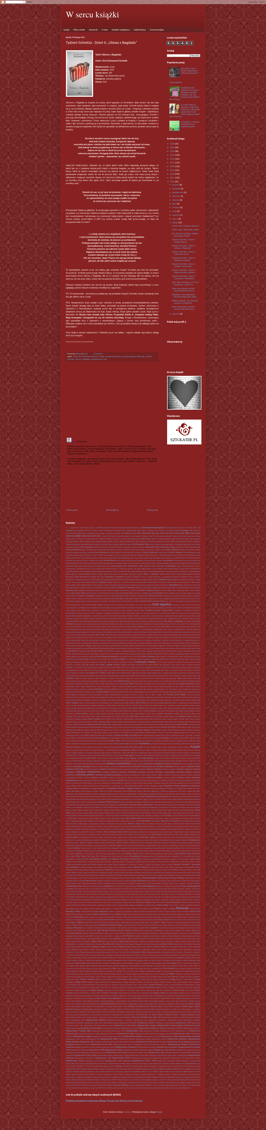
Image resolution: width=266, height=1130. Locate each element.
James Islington (72, 703)
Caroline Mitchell (102, 593)
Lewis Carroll (86, 761)
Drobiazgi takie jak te (160, 629)
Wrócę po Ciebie (155, 1012)
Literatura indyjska (139, 769)
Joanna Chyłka (82, 714)
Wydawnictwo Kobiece (133, 1036)
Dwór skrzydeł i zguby (128, 635)
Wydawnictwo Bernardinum (75, 1023)
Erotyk (68, 659)
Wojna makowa (156, 1009)
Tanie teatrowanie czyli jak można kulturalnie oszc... (184, 289)
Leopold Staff (195, 758)
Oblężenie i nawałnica (173, 848)
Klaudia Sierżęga (167, 730)
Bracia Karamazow (80, 587)
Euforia (91, 659)
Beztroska (122, 579)
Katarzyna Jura (129, 724)
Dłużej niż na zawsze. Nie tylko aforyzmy (124, 624)
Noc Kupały (109, 845)
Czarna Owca (185, 605)
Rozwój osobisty (147, 917)
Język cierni (161, 711)
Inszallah (165, 692)
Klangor (93, 730)
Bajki (143, 569)
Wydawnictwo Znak (99, 359)
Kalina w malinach (112, 722)
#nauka (113, 528)
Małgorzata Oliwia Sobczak (75, 794)
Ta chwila (184, 963)
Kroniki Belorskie (103, 741)
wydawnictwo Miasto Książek (104, 1042)
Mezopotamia (123, 807)
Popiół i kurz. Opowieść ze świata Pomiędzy (184, 883)
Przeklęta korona (154, 894)
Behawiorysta (70, 577)
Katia (132, 727)
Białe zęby (138, 579)
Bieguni (88, 582)
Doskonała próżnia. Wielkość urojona (113, 629)
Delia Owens (122, 618)
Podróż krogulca (124, 878)
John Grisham (86, 716)
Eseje (86, 659)
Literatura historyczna (108, 769)
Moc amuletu (121, 821)
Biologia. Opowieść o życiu (116, 582)
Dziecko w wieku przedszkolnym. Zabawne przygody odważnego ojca (147, 637)
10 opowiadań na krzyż (83, 530)
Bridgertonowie (158, 587)
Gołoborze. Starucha (107, 678)
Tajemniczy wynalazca (154, 966)
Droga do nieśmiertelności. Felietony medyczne (184, 629)
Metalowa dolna (113, 807)
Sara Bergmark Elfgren (137, 922)
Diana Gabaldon (109, 621)
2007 (139, 533)
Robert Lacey (132, 914)
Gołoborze (70, 678)
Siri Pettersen (128, 936)
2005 (131, 533)
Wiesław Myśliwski (109, 1004)
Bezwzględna (130, 579)
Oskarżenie (130, 861)
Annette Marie (109, 560)
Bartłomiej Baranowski (156, 571)
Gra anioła (126, 678)
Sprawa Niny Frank (193, 941)
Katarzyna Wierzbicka (156, 724)
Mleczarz (103, 821)
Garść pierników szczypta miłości (77, 670)
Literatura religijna (157, 775)
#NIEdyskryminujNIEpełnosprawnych (129, 528)
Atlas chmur (196, 563)
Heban (78, 686)
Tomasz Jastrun (94, 977)
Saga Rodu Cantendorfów (93, 922)
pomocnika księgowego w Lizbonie (122, 883)
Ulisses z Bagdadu (82, 359)
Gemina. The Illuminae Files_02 (174, 670)
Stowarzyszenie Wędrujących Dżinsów (109, 949)
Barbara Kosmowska (105, 571)
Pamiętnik (177, 864)
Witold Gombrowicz (175, 1006)
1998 (79, 533)
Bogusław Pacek (115, 585)
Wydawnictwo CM (182, 1023)
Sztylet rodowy (159, 957)
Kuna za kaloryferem (80, 755)
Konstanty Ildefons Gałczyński (118, 738)
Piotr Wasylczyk (79, 875)
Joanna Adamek (189, 711)
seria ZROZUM (91, 930)
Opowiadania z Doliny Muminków (77, 859)
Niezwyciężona (182, 843)
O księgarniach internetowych (128, 848)
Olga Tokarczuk (193, 854)
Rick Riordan (88, 914)
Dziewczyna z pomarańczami (81, 643)
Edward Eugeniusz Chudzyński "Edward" (166, 645)
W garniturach (145, 993)
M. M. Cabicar (124, 786)
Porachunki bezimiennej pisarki (92, 886)
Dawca (193, 616)
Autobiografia (170, 566)
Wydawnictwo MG (87, 1042)
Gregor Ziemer (187, 678)
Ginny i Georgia (162, 673)
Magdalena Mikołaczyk (73, 788)
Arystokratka (168, 560)
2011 (157, 533)
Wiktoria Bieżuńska (181, 1004)
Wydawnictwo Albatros (96, 1020)
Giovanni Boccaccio (189, 673)
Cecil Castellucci (169, 593)
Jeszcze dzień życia (87, 711)
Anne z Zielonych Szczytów (93, 560)
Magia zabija (70, 791)
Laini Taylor (165, 755)
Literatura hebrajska (91, 769)
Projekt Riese (149, 891)
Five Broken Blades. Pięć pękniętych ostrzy (159, 665)
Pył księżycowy (105, 902)
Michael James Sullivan (164, 810)
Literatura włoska (184, 778)
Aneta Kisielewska (190, 552)
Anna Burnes (76, 558)
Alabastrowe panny (125, 544)
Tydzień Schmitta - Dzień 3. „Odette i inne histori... (184, 265)
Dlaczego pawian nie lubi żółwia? (98, 624)
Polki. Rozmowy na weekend (121, 881)
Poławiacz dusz (75, 883)
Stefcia (88, 947)
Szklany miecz (195, 955)
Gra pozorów (143, 678)
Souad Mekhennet (112, 941)
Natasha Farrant (71, 834)
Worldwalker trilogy (123, 1012)
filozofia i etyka (119, 665)
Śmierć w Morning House (165, 960)
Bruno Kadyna (195, 587)
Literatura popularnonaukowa (108, 775)
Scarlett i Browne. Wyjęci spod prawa (84, 925)
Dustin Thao (196, 632)
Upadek (77, 990)
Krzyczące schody (101, 747)
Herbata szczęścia (118, 686)
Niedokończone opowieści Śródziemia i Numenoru (99, 840)
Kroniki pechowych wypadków (131, 741)
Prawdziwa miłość (96, 891)
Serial (99, 930)
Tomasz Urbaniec (122, 977)
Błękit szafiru (76, 585)
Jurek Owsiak (167, 719)
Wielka (141, 1001)
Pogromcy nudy (194, 878)
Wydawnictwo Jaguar (82, 1036)
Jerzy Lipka (112, 708)
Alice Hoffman (136, 550)
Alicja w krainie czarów (157, 550)
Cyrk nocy (139, 605)
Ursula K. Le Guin (126, 990)
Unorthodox (70, 990)
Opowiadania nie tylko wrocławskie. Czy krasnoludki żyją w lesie (177, 856)
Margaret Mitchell (84, 796)
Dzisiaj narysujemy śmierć (181, 643)
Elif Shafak (102, 648)
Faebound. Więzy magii (185, 659)
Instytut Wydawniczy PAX (153, 692)
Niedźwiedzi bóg (155, 840)
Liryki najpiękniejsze (146, 761)
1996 (75, 533)
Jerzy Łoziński (122, 708)
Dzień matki (70, 640)
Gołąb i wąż (196, 676)
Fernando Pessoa (181, 662)
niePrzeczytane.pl (100, 843)
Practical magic (162, 889)
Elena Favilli (94, 648)
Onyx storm (112, 856)
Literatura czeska (126, 767)
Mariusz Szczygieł (108, 799)
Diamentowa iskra (97, 621)
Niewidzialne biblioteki (114, 843)
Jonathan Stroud (185, 716)
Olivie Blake (91, 856)
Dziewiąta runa (97, 643)
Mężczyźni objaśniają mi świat (153, 807)
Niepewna (83, 843)
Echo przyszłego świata (105, 645)
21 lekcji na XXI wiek (108, 536)
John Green (77, 716)
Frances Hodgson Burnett (101, 667)
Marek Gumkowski (193, 794)
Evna (112, 659)
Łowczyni (187, 783)
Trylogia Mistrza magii (83, 982)
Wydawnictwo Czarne (146, 1025)
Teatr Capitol (121, 968)
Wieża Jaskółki (128, 1004)
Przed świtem (143, 894)
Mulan (198, 824)
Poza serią (147, 889)
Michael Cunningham (123, 810)
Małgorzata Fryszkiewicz (178, 791)
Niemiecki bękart (174, 840)
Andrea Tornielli (121, 552)
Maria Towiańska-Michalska (190, 796)
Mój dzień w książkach (170, 821)
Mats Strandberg (95, 805)
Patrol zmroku (164, 867)
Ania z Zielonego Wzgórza (164, 555)
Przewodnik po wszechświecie (76, 897)
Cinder (141, 598)
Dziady (68, 637)
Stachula (88, 944)
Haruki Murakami (187, 684)
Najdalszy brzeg (165, 829)
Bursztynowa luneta (92, 590)
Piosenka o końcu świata (173, 872)
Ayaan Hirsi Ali (105, 569)
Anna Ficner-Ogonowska (99, 558)
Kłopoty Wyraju (145, 732)
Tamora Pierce (183, 966)
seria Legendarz (151, 928)
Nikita (76, 845)
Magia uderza (183, 788)
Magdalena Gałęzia (157, 786)
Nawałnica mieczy (95, 834)
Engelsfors (82, 651)
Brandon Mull (114, 587)
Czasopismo (95, 610)
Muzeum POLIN (119, 826)
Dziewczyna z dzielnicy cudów (163, 640)
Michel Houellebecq (122, 813)
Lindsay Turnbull (111, 761)
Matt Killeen (105, 805)
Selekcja (69, 928)
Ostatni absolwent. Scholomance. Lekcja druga (173, 861)
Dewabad (69, 621)
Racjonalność (175, 902)
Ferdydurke (171, 662)
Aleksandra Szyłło (182, 547)
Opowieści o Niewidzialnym (152, 859)
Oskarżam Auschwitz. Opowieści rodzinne (111, 861)
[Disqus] (112, 399)
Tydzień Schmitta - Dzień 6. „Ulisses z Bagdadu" (184, 247)
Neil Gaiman (157, 834)
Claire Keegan (149, 598)
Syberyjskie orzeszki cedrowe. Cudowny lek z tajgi (179, 952)
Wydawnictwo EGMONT (174, 1028)
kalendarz (102, 722)
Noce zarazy (126, 845)
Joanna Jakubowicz (122, 713)
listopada (176, 188)
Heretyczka (143, 686)
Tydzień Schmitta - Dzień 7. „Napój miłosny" (184, 240)
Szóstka (104, 957)
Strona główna (112, 510)
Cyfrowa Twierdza (116, 605)
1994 (71, 533)
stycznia (176, 314)
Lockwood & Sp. (121, 780)
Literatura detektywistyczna (144, 767)
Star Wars (146, 944)
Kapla (171, 722)
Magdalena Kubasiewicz (190, 786)
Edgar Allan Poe (118, 645)
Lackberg (157, 755)
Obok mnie (184, 848)
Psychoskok (107, 900)
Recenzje (140, 357)
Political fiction (91, 881)
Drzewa (133, 632)
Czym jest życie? (182, 613)
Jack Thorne (91, 697)
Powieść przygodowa (115, 889)
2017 (172, 178)
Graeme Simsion (154, 678)
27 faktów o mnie (146, 536)
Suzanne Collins (139, 952)
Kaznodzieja (139, 727)
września (176, 196)
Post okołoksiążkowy (146, 886)
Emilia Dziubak (181, 648)
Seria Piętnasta (180, 928)
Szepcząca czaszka (155, 955)
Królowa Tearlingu (97, 744)
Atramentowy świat (135, 566)
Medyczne (191, 805)
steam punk (196, 944)
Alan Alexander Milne (140, 544)
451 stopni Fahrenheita (164, 536)
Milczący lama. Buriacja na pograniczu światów (150, 815)
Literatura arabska (137, 764)
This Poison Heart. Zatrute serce (114, 974)
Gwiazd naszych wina (139, 681)
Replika (96, 911)
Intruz (185, 692)
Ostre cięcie (107, 864)
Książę (159, 747)
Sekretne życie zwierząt (192, 925)
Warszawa (92, 998)
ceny (177, 593)
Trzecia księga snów (73, 985)
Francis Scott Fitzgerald (143, 667)
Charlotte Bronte (100, 596)
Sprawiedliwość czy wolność (75, 944)
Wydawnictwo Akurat (78, 1020)
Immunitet (119, 692)
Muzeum (111, 826)
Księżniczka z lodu (119, 753)
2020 (172, 166)
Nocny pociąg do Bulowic (148, 845)
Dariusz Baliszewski (153, 616)
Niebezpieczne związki (192, 837)
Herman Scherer (153, 686)
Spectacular (134, 941)
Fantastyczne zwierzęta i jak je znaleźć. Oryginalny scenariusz (112, 662)
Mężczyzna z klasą (135, 807)
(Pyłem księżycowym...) (88, 528)
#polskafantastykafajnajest (153, 527)
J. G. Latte (139, 695)
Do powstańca (165, 624)
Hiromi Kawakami (166, 686)
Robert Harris (111, 914)
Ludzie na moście (131, 783)
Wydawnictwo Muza (175, 1042)
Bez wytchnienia (106, 579)
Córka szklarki (86, 605)
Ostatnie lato (85, 864)
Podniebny (114, 878)
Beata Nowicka (171, 574)
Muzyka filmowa (131, 826)
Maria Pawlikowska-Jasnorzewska (154, 797)
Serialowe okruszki (116, 930)
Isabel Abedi (114, 695)
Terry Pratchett (169, 969)
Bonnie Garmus (141, 585)
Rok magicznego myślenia (182, 914)
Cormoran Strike (145, 601)
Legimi (139, 758)
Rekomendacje (195, 908)
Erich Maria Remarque (146, 657)
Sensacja (78, 928)
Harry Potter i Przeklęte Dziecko (145, 684)
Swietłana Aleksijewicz (154, 952)
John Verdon (125, 716)
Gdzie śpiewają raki (156, 670)
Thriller (171, 974)
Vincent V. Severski (109, 993)
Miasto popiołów (83, 810)
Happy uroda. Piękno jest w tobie (111, 684)
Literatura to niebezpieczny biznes (120, 777)
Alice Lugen (145, 550)
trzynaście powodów (126, 985)
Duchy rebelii (173, 632)
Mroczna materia (194, 821)
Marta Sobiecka (178, 799)
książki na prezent (72, 750)
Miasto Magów (195, 807)
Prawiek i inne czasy (110, 891)
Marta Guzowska (167, 799)
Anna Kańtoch (113, 558)
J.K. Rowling (168, 695)
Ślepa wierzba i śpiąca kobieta (101, 960)
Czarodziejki (159, 608)
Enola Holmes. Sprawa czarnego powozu (181, 651)
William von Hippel (105, 1006)
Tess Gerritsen (181, 968)
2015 (177, 533)
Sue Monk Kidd (127, 952)
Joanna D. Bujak (94, 713)
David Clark (186, 616)
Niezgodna (149, 843)
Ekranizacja (76, 648)
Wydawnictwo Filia (134, 1031)
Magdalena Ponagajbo (89, 788)
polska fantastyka (138, 881)
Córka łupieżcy (75, 605)
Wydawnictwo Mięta (145, 1042)
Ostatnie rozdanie (97, 864)
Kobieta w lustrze (157, 732)
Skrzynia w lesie (106, 938)
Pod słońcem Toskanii (103, 878)
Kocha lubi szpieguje (171, 732)
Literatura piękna (129, 357)
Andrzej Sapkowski (150, 552)
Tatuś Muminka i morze (90, 968)
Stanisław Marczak (121, 944)
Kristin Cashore (91, 741)
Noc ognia (117, 845)
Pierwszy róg (139, 872)
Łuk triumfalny (195, 783)
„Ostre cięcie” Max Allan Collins (185, 229)
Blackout (139, 582)
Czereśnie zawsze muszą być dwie (112, 610)
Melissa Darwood (89, 807)
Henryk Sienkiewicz (104, 686)
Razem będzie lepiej (97, 908)
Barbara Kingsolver (91, 571)
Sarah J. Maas (160, 922)
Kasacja (75, 724)
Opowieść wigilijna (188, 859)
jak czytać (109, 697)
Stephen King (124, 947)
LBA (121, 758)
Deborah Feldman (89, 618)
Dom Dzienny (138, 627)
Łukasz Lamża (82, 786)
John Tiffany (116, 716)
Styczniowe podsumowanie (102, 952)
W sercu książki (92, 14)
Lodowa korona (133, 780)
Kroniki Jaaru (114, 741)
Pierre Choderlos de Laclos (103, 872)
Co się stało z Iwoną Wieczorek (110, 601)
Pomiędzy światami (103, 883)
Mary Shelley (142, 802)
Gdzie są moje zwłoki (142, 670)
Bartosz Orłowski (78, 574)
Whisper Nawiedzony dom (185, 998)
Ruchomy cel (171, 917)
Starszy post (152, 510)
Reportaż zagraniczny (116, 911)
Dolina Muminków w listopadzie (121, 627)
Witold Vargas (188, 1006)
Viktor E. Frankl (90, 993)
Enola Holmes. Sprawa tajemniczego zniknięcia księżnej (139, 654)
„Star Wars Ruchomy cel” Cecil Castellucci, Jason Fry (185, 283)
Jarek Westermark (83, 705)
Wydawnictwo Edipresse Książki (152, 1028)
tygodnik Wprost (189, 985)
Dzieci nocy (85, 637)
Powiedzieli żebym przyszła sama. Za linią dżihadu (83, 889)
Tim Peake (186, 974)
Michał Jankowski (77, 813)
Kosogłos (165, 738)
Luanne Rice (82, 783)
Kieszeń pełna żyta (187, 727)
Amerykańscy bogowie (85, 552)
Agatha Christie (113, 541)
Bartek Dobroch (143, 571)
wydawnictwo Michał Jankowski (125, 1042)
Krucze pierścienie (120, 744)
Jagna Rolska (100, 697)
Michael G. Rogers (149, 810)
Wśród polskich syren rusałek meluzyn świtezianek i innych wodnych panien (97, 1017)
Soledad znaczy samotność (80, 941)
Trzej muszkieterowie (88, 985)
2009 (148, 533)
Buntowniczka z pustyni (75, 590)
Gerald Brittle (110, 673)
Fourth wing (87, 667)
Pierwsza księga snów (120, 872)
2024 (172, 151)
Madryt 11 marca (144, 786)
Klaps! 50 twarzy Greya (105, 730)
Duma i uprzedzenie (185, 632)
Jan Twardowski (115, 703)
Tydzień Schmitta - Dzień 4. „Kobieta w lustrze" (184, 259)
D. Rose (93, 616)
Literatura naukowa (109, 772)
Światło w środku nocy (135, 963)
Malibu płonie (117, 791)
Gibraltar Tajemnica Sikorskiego (136, 673)
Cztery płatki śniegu (132, 613)
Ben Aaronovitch (82, 577)
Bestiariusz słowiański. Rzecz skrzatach (186, 577)
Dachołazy (100, 616)
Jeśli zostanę (123, 711)
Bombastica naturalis (129, 585)
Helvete (93, 686)
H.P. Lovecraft (163, 681)
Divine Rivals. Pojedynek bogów (142, 621)
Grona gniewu (81, 681)
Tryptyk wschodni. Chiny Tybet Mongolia (173, 982)
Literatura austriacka (172, 764)
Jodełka (176, 713)
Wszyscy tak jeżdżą (91, 1014)
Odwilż (145, 851)
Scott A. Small (127, 925)
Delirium (140, 618)
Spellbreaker (143, 941)
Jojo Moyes (134, 716)
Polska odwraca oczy (153, 881)
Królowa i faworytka (72, 744)
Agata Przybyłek (102, 541)
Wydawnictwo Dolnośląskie (91, 1028)
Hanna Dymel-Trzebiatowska (185, 681)
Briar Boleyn (148, 587)
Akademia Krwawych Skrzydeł (96, 544)
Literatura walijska (169, 777)
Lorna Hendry (151, 780)
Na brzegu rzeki (168, 826)
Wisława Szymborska (137, 1006)
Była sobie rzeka (110, 590)
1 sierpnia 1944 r (192, 528)
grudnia (176, 185)
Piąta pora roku (88, 872)
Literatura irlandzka (154, 769)
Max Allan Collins (160, 805)
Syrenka (76, 955)
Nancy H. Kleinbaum (96, 832)
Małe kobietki (127, 791)
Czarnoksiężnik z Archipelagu (76, 608)
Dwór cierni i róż (102, 635)
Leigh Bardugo (147, 758)
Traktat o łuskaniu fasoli (90, 979)
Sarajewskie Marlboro (182, 922)
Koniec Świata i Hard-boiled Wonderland (79, 738)
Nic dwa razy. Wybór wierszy (118, 837)
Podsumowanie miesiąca (167, 878)
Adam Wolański (195, 539)
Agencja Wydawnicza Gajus (129, 541)
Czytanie (86, 616)
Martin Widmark (189, 799)
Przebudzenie (70, 894)
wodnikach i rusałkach (109, 1009)
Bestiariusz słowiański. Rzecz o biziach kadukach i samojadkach (148, 577)
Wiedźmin (135, 1001)
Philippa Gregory (77, 872)
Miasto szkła (93, 810)
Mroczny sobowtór (148, 824)
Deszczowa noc (194, 618)
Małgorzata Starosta (106, 794)
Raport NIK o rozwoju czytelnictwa (182, 905)
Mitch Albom (84, 821)
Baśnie (87, 574)
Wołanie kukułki (101, 1012)
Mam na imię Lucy (120, 794)
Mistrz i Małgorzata (72, 821)
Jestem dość (162, 708)
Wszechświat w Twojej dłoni (190, 1012)
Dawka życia (77, 618)
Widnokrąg (104, 1001)
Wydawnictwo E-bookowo (130, 1028)
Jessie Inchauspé (151, 708)
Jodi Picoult (184, 713)
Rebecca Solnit (148, 908)
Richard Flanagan (183, 911)
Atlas (190, 563)
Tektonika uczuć (157, 968)
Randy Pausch (112, 905)
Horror (114, 689)
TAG (67, 966)
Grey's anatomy (71, 681)
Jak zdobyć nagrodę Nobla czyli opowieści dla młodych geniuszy (148, 700)
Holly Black (99, 689)
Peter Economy (144, 870)
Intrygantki (190, 692)
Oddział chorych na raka (91, 851)
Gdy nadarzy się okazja (107, 670)
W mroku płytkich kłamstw (176, 993)
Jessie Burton (138, 708)
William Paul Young (92, 1006)
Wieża (120, 1004)
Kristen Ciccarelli (80, 741)
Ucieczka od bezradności (79, 987)
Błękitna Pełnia (86, 585)
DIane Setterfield (120, 621)
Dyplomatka (178, 635)
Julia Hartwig (139, 719)
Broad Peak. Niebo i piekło (172, 587)
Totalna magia (161, 977)
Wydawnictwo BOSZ (145, 1023)
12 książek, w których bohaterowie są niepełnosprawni (190, 124)
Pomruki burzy (140, 883)
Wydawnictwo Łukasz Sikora (76, 1039)
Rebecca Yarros (161, 909)
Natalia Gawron (184, 832)
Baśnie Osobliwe (97, 574)
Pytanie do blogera (143, 902)
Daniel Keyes (117, 616)
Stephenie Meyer (136, 947)
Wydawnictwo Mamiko (143, 1039)
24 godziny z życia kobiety (131, 536)
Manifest (130, 794)
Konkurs (103, 738)
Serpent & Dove (131, 930)
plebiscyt (142, 875)
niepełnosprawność (72, 843)
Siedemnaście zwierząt (157, 933)
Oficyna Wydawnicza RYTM (185, 851)
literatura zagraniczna (85, 780)
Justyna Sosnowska (79, 722)
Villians (98, 993)
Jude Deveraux (117, 719)
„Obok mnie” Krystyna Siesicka (185, 226)
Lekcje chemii (158, 758)
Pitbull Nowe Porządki (97, 875)
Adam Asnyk (135, 539)
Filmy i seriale (79, 30)
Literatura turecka (139, 777)
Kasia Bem (82, 724)
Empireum (73, 651)
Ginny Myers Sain (175, 673)
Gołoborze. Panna (94, 678)
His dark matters (179, 686)
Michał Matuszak (99, 813)
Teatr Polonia (130, 968)
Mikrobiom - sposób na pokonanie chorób (110, 815)
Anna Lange (134, 558)
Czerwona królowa (152, 610)
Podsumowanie (149, 878)
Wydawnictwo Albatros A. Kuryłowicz (120, 1020)
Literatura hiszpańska (124, 769)
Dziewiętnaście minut (125, 643)
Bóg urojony (70, 587)
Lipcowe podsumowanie (126, 761)
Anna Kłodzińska (124, 558)
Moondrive (146, 821)
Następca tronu (144, 832)
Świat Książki (80, 963)
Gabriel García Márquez (170, 667)
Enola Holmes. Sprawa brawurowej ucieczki (152, 651)
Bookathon (174, 585)
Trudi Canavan (121, 979)
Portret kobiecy (117, 886)
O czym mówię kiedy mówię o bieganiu (104, 848)
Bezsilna (115, 579)
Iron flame (105, 695)
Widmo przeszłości (93, 1001)
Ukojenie (136, 987)
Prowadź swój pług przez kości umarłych (168, 891)
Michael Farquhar (136, 810)
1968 (194, 530)
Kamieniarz (133, 722)
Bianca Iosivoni (154, 579)
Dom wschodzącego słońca (180, 627)
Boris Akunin (184, 585)
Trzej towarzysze (102, 985)
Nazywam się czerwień (125, 834)
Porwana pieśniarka (129, 886)
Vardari (166, 990)
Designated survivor (175, 618)
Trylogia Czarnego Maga (148, 979)
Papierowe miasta (126, 867)
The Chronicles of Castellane (112, 971)
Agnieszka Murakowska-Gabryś (181, 541)
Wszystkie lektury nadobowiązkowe (111, 1014)
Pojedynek (69, 881)
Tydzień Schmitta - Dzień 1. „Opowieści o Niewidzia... (184, 277)
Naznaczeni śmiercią (109, 834)
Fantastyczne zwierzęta (81, 662)
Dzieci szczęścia (95, 637)
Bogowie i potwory (103, 585)
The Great (164, 971)
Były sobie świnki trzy (123, 590)
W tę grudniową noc (160, 996)
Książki (66, 30)
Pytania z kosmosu (129, 902)
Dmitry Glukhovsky (145, 624)
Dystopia (185, 635)
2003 (122, 533)
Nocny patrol (135, 845)
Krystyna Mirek (195, 744)
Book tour (166, 585)
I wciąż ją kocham (159, 689)
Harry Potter (129, 684)
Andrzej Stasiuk (164, 552)
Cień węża (110, 598)
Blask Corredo (167, 582)
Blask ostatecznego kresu (182, 582)
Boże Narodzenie (194, 585)
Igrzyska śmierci (71, 692)
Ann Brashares (179, 555)
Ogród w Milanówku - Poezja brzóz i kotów (85, 853)
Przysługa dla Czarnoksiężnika (92, 900)
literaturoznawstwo (99, 780)
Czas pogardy (71, 610)
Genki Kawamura (72, 673)
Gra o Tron (134, 678)
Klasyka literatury (143, 730)
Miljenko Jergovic (173, 815)
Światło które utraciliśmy (102, 963)
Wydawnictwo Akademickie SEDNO (173, 1017)
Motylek (157, 821)
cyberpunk (106, 605)
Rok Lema (169, 914)
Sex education (186, 930)
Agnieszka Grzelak (163, 541)
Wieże (135, 1004)
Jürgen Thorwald (178, 719)
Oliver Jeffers (70, 856)
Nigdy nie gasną (194, 843)
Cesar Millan (196, 593)
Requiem (143, 911)
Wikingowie (171, 1004)
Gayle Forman (94, 670)
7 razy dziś (175, 536)
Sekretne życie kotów (159, 925)
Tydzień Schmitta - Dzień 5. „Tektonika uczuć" (184, 253)
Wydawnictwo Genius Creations (89, 1033)
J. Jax (145, 695)
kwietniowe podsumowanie (144, 755)
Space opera (124, 941)
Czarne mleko (195, 605)
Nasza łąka (154, 832)
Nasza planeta (163, 832)
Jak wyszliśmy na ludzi (88, 700)
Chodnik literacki (143, 596)
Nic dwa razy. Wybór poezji (98, 837)
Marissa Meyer (96, 799)
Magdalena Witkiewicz (117, 788)
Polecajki (81, 881)
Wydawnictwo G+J (182, 1031)
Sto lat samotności (172, 947)
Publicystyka (116, 900)
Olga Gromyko (169, 853)
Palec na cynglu (166, 864)
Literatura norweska (146, 772)
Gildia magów (152, 673)
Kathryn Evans (113, 727)
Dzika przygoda (138, 643)
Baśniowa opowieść (136, 574)
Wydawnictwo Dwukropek (112, 1028)
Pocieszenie (91, 878)
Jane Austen (141, 703)
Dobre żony (73, 627)
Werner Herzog (149, 998)
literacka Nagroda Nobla (97, 764)
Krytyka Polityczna (87, 747)
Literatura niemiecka (128, 772)
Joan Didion (179, 711)
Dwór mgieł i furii (114, 635)
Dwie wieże (91, 635)
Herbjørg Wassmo (131, 686)
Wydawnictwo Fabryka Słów (78, 1031)
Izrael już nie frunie (128, 695)
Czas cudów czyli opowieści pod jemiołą (186, 608)
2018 (172, 174)
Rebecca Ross (137, 908)
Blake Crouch (157, 582)
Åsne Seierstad (183, 563)
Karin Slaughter (190, 722)
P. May (139, 864)
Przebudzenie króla (82, 894)
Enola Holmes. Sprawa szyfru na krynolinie (105, 654)
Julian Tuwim (148, 719)
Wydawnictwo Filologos (152, 1031)
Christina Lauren (155, 596)
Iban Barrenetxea (194, 689)
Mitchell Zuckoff (93, 821)
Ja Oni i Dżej (191, 695)
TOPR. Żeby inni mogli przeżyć (138, 977)
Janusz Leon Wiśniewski (191, 703)
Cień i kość (86, 598)
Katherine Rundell (89, 727)
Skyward (116, 939)
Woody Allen (112, 1012)
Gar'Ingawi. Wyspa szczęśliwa (189, 667)
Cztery (123, 613)
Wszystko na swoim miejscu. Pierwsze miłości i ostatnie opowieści (167, 1015)
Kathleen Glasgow (102, 727)
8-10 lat (182, 536)
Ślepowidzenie (117, 960)
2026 (172, 144)
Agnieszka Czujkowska (148, 541)
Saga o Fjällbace (77, 922)
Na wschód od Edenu (142, 829)
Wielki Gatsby (149, 1001)
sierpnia (176, 200)
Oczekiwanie (78, 851)
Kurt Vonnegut (118, 755)
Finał (128, 665)
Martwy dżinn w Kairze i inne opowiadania (85, 802)
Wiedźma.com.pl (126, 1001)
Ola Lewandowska (157, 853)
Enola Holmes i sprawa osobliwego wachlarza (120, 651)
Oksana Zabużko (144, 853)
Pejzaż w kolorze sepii (123, 870)
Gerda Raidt (120, 673)
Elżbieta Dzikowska (128, 648)
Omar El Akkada (101, 856)
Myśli (151, 826)
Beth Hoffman (96, 579)
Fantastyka (141, 662)
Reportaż (104, 911)
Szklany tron (70, 957)
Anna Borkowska (190, 555)
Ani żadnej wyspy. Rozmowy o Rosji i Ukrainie (87, 555)
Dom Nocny (166, 627)
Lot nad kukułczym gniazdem (182, 780)
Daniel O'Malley (127, 616)
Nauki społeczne (83, 834)
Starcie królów (167, 944)
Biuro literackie (131, 582)
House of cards (123, 689)
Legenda (126, 758)
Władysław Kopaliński (81, 1009)
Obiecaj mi (161, 848)
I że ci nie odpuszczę (172, 689)
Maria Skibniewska (174, 796)
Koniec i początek (194, 735)
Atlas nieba (78, 566)
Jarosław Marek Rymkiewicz (115, 705)
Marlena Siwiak (120, 799)
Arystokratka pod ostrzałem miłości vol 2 (117, 563)
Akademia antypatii (79, 544)
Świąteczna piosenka (163, 963)
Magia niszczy (173, 788)
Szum (198, 957)
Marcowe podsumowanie (166, 794)
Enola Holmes (97, 651)
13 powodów (184, 530)
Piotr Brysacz (187, 872)
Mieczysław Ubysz (165, 813)
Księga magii (166, 750)
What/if (163, 998)
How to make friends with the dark (140, 689)
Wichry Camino (81, 1001)
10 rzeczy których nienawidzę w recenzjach (106, 530)
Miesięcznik (70, 815)
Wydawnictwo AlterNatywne (157, 1020)
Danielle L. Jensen (139, 616)
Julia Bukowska (128, 719)
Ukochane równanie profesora (122, 987)
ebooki (94, 645)
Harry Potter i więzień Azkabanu (168, 684)
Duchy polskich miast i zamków (157, 632)
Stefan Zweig (81, 947)
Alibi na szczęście (116, 550)
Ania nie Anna (149, 555)
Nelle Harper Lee (169, 834)
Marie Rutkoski (81, 799)
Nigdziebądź (70, 845)
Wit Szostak (152, 1006)
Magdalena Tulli (102, 788)
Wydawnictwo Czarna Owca (125, 1025)
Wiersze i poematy (82, 1004)
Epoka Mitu (92, 656)
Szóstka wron (112, 957)
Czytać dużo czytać (74, 616)
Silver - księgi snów (116, 936)
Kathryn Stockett (124, 727)
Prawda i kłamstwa (82, 891)
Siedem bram (108, 933)
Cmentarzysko (190, 598)
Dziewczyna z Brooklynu (142, 640)
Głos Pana (107, 676)
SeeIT (135, 925)
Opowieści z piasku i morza (172, 859)
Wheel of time (170, 998)
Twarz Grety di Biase (140, 985)
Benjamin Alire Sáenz (97, 577)
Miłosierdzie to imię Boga (187, 815)
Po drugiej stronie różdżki (164, 875)
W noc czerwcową (191, 993)
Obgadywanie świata (150, 848)
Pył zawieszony (116, 902)
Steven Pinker (160, 947)
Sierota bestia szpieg (186, 933)
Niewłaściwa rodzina (137, 843)
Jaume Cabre (137, 705)
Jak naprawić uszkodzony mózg (165, 697)
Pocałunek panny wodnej (191, 875)
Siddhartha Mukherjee (96, 933)
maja (174, 211)
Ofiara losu (152, 851)
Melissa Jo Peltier (102, 807)
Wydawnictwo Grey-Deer (109, 1033)
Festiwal (191, 662)
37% (154, 536)
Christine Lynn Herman (170, 596)
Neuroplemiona (84, 837)
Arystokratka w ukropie (139, 563)
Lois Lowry (142, 780)
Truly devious (133, 979)
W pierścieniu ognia (84, 996)
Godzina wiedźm (146, 676)
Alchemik (76, 547)
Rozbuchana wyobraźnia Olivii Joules (119, 917)
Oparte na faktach (122, 856)
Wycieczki (93, 30)
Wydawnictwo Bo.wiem (111, 1023)
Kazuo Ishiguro (148, 727)
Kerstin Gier (166, 727)
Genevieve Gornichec (192, 670)
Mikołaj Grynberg (90, 815)
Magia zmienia (80, 791)
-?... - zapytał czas (72, 528)
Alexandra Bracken (73, 550)
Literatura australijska (153, 764)
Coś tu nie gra (170, 601)
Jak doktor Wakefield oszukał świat (142, 697)
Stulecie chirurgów (86, 952)
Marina (88, 799)
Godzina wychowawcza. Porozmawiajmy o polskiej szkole (172, 676)
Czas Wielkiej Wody (83, 610)
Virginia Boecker (124, 993)
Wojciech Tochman (123, 1009)
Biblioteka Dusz (166, 580)
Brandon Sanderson (127, 588)
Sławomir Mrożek (126, 938)
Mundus (68, 826)
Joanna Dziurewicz (107, 713)
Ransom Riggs (163, 905)
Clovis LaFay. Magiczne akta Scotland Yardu (169, 598)
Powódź (125, 889)
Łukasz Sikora (92, 786)
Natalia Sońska (195, 832)
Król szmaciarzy (155, 741)
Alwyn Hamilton (172, 550)
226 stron (118, 536)
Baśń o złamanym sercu (154, 574)
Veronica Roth (178, 990)
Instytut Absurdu (138, 692)
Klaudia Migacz (156, 730)
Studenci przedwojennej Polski (171, 949)
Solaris (68, 941)
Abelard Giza (111, 539)
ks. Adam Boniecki (150, 747)
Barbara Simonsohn (120, 571)
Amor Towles (111, 552)
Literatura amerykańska (118, 763)
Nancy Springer (110, 832)
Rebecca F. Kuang (112, 908)
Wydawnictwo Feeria (118, 1031)
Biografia (102, 582)
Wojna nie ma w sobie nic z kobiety (174, 1009)
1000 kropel (141, 530)
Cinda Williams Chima (131, 598)
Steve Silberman (148, 947)
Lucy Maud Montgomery (116, 783)
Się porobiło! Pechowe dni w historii (96, 936)
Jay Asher (146, 705)
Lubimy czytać (92, 783)
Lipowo (137, 761)
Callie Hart (134, 590)
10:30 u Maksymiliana (129, 530)
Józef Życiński (106, 719)
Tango (191, 966)
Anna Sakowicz (166, 558)
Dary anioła (164, 616)
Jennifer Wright (76, 708)
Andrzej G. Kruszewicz (134, 552)
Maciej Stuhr (133, 786)
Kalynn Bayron (124, 722)
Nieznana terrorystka (169, 843)
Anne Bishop (176, 558)
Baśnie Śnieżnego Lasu (112, 574)
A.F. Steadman (101, 539)
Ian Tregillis (184, 689)
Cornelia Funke (158, 601)
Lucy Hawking (102, 783)
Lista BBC (178, 761)
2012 (162, 533)
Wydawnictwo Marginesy (177, 1039)
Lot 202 (169, 780)
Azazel (113, 569)
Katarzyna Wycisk (171, 724)
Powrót (131, 889)
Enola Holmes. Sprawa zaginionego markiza (174, 654)
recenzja (172, 909)
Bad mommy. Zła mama (133, 569)
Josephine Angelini (80, 719)
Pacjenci (157, 864)
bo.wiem (94, 585)
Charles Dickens (71, 596)
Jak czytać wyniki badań (121, 697)
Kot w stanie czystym (177, 738)
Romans (79, 917)
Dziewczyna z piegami (182, 640)
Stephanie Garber (98, 947)
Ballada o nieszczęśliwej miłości (157, 569)
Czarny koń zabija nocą (105, 608)
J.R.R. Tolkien (180, 694)
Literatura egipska (180, 766)
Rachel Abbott (165, 902)
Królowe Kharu (108, 744)
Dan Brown (108, 616)
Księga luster (156, 750)
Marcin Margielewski (150, 794)
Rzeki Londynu (164, 920)
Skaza (198, 936)
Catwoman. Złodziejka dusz (142, 593)
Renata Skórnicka (87, 911)
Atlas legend (70, 566)
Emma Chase (190, 648)
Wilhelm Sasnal (71, 1006)
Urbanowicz (108, 990)
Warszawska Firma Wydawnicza (109, 998)
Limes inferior (101, 761)
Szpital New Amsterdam (126, 957)
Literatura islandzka (169, 769)
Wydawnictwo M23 (93, 1039)
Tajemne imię (73, 966)
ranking (119, 905)
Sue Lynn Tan (117, 952)
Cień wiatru (119, 599)
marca (175, 219)
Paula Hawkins (190, 867)
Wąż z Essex (128, 998)
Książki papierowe (85, 750)
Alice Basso (127, 550)
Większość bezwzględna (158, 1004)
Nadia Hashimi (155, 829)
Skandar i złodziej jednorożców (184, 936)
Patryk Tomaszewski (176, 867)
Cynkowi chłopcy (129, 605)
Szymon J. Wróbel (84, 960)
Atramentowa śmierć (103, 566)
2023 (172, 155)
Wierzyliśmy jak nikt (95, 1004)
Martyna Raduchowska (108, 802)
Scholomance (103, 925)
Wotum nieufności (136, 1012)
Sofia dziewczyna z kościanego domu (187, 938)
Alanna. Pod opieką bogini (177, 544)
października (178, 192)
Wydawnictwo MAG (109, 1039)
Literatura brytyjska (81, 766)
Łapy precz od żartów (169, 783)
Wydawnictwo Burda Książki (165, 1023)
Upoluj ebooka (85, 990)
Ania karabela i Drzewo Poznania (115, 555)
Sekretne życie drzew (144, 925)
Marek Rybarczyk (72, 796)
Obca (141, 848)
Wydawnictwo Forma (167, 1031)
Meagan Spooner (172, 805)
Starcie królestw (156, 944)
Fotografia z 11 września (74, 667)
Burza (102, 590)
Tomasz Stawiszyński (108, 977)
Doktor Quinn (106, 627)
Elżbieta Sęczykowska (167, 648)
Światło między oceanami (118, 963)
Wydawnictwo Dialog (73, 1028)
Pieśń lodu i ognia (151, 872)
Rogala (163, 914)
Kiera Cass (176, 727)
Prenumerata (122, 891)
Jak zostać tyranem (179, 700)
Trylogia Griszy (175, 979)
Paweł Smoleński (89, 870)
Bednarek (197, 574)
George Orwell (83, 673)
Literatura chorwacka (111, 766)
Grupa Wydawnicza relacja (96, 681)
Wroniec (146, 1012)
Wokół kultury (140, 30)
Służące (163, 938)
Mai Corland (108, 791)
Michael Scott (177, 810)
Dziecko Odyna (117, 637)
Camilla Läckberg (146, 590)
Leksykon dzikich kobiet (172, 758)
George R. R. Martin (97, 673)
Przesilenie (196, 894)
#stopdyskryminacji (172, 528)
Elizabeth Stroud (115, 648)
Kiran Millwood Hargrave (82, 730)
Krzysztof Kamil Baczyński (131, 747)
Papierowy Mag (138, 867)
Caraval (156, 590)
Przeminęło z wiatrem (168, 894)
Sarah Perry (171, 922)
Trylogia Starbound (129, 982)
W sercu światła (111, 996)
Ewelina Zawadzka (143, 659)
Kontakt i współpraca (121, 30)
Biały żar (146, 579)
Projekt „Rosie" (139, 891)
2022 (172, 159)
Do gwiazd (155, 624)
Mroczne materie (121, 824)
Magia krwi (163, 788)
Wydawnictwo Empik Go (192, 1028)
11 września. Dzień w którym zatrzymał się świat (161, 530)
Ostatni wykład (195, 861)
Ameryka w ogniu (72, 552)
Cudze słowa (96, 605)
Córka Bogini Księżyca (183, 601)
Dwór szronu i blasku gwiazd (163, 635)
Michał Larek (88, 813)
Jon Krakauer (158, 716)
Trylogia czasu (163, 979)
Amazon (192, 550)
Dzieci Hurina (75, 637)
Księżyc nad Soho (177, 753)
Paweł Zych (110, 870)
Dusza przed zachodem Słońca (76, 635)
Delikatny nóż (132, 618)
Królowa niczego (84, 744)
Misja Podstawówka (149, 818)
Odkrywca (139, 851)
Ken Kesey (157, 727)
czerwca (176, 207)
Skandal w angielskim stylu (144, 936)
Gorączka (118, 678)
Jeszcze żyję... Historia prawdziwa (106, 711)
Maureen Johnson (129, 805)
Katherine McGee (77, 727)
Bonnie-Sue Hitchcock (154, 585)
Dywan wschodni (194, 635)
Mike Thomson (79, 815)
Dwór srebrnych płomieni (144, 635)
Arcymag (147, 560)
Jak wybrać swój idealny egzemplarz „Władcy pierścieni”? (190, 70)
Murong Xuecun (77, 826)
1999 (83, 533)
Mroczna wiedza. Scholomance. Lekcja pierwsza (83, 824)
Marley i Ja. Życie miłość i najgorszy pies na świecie (143, 799)
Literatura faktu (193, 766)
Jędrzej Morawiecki (150, 711)
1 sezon (182, 528)
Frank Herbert (157, 667)
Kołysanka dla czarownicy (104, 735)
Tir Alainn (69, 977)
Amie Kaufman (100, 552)
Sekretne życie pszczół (175, 925)
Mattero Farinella (115, 805)
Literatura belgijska (187, 764)
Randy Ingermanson (99, 905)
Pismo (87, 875)
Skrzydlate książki (94, 938)
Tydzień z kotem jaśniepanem (173, 985)
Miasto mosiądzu (71, 810)
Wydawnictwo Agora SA (151, 1017)
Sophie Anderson (98, 941)
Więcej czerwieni (143, 1004)
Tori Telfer (153, 977)
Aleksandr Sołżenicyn (115, 547)
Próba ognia (187, 891)
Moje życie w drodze (133, 821)
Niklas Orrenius (84, 845)
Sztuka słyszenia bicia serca (144, 957)
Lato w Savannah (194, 755)
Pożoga (153, 889)
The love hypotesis (174, 971)
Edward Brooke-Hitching (143, 645)
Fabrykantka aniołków (157, 659)
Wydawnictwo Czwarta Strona (170, 1025)
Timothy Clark (195, 974)
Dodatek (98, 627)
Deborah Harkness (102, 618)
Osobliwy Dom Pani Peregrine (145, 861)
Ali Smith (107, 550)
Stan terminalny (97, 944)
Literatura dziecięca (164, 766)
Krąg (190, 738)
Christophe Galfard (185, 596)
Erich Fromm (132, 656)
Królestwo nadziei (194, 741)
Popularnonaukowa (73, 886)
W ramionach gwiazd (98, 996)
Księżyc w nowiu (189, 753)
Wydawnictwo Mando (159, 1039)
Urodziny (116, 990)
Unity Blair (196, 987)
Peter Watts (163, 870)
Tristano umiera (106, 979)
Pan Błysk (82, 867)
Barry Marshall (132, 571)
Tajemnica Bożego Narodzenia (101, 966)
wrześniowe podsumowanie (171, 1012)
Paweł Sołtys (100, 870)
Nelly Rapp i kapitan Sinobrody (185, 834)
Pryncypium (196, 891)
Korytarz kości (141, 738)
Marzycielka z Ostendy (172, 802)
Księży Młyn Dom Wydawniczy (136, 753)
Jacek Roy (73, 697)
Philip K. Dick (191, 870)
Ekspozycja (84, 648)
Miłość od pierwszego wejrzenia (84, 818)
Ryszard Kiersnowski (92, 920)
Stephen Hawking (112, 947)
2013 (167, 533)
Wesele (157, 998)
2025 (172, 147)
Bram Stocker (105, 587)
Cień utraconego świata (99, 598)
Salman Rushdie (107, 922)
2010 (75, 357)
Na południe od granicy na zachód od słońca (96, 829)
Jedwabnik (185, 705)
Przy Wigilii (165, 897)
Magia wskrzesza (194, 788)
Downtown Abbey (133, 629)
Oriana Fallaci (77, 861)
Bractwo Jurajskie (94, 587)
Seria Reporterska (79, 930)
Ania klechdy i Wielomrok (135, 555)
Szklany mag (185, 955)
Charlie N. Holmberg (86, 596)
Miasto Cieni (167, 807)
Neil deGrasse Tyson (144, 834)
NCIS (135, 834)
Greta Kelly (196, 678)
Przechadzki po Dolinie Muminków (101, 894)
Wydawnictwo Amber (175, 1020)
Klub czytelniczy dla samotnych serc (111, 732)
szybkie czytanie (71, 960)
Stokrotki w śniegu (186, 947)
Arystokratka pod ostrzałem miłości (91, 563)
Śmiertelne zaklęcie (181, 960)
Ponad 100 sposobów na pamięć (157, 883)
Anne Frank (185, 558)
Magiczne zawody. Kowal (94, 791)
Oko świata (121, 853)
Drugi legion (127, 632)
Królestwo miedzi (182, 741)
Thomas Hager (131, 974)
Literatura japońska (184, 769)
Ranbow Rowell (86, 905)
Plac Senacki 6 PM (111, 875)
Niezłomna (157, 843)
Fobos (178, 665)
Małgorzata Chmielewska (160, 791)
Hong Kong (108, 689)
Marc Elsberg (138, 794)
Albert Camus (191, 544)
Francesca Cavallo (128, 667)
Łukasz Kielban (71, 786)
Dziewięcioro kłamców (110, 643)
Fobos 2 (184, 665)
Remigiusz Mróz (73, 911)
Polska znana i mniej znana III (171, 881)
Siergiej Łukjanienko (172, 933)
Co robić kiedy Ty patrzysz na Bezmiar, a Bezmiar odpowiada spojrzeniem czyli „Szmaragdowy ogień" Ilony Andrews (184, 110)
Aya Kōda (96, 569)
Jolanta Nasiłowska (146, 716)
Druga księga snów (82, 632)
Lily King (94, 761)
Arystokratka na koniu (181, 560)
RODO (158, 914)
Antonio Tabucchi (131, 560)
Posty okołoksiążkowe (190, 886)
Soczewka (169, 938)
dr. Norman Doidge (145, 629)
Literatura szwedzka (99, 778)
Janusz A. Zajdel (177, 703)
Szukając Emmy (190, 957)
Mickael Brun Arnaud (137, 813)
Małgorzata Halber (194, 791)
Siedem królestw (119, 933)
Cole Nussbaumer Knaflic (129, 601)
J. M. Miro (151, 695)
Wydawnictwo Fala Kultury (101, 1031)
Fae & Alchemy (171, 659)
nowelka (77, 848)
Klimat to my (89, 732)
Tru (113, 979)
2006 (135, 533)
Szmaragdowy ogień (94, 957)
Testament (189, 968)
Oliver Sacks (81, 856)
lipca (174, 204)
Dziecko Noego (106, 637)
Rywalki (117, 920)
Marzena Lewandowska (156, 802)
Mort (152, 821)
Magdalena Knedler (172, 786)
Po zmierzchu (178, 875)
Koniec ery (183, 735)
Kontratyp (132, 738)
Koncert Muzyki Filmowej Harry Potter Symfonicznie (161, 735)
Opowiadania (135, 856)
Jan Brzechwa (93, 703)
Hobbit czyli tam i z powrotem (84, 689)
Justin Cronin (189, 719)
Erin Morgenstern (173, 656)
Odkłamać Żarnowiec (128, 851)
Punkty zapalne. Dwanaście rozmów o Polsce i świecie (168, 900)
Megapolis (79, 807)
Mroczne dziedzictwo (107, 824)
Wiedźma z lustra (114, 1001)
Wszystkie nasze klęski (132, 1014)
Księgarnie (96, 753)
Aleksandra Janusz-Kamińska (134, 547)
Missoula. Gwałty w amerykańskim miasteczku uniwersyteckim (178, 818)
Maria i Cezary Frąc (108, 796)
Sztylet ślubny (169, 957)
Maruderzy (122, 802)
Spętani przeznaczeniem (156, 941)
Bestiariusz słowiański (115, 577)
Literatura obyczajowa (165, 772)
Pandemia (89, 867)
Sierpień (197, 933)
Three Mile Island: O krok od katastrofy (154, 974)
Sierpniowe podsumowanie (75, 936)
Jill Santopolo (170, 711)
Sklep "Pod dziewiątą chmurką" (76, 938)
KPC (187, 738)
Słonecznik (151, 938)
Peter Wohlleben (172, 870)
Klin (95, 732)
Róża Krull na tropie (160, 917)
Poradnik (107, 886)
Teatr (114, 969)
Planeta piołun (123, 875)
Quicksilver (156, 902)
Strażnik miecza (128, 949)
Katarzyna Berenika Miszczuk (99, 724)
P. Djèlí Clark (131, 864)
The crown (126, 971)
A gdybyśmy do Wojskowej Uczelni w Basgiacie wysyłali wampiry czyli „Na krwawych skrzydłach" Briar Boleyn (184, 93)
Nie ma (169, 837)
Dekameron (113, 618)
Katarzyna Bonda (117, 724)
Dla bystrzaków (158, 621)
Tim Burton (178, 974)
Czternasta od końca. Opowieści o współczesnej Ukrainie (100, 613)
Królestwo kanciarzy (169, 741)
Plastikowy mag (133, 875)
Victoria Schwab (78, 993)
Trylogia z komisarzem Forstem (147, 982)
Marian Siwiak (70, 799)
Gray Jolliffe (177, 678)
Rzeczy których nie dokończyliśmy (132, 920)
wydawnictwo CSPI (90, 1025)
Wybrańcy (128, 1017)
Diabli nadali (87, 621)
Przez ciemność (120, 897)
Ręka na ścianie (158, 911)
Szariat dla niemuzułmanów (124, 955)
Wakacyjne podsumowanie (176, 996)
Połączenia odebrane (89, 883)
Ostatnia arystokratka (73, 864)
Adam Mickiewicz (165, 539)
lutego (175, 222)
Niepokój (90, 843)
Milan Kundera (129, 815)
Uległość (158, 987)
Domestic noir (195, 627)
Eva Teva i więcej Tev (102, 659)
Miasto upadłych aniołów (107, 810)
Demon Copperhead (150, 618)
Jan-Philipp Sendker (128, 703)
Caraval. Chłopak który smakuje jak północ (174, 590)
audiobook (147, 566)
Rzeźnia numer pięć (177, 920)
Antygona (140, 560)
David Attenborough (175, 616)
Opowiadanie (94, 859)
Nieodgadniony (194, 840)
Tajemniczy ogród (140, 966)
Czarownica (168, 608)
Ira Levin (89, 695)
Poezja (181, 878)
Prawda (73, 891)
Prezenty (130, 891)
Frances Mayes (115, 667)
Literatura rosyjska (186, 775)
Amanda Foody (184, 550)
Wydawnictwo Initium (181, 1034)
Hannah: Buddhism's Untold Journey (81, 684)
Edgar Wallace (130, 645)
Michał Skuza (110, 813)
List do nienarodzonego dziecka (164, 761)
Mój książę (184, 821)
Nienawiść (184, 840)
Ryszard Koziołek (107, 920)
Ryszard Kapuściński (77, 920)
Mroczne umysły (134, 824)
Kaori (166, 722)
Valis (154, 990)
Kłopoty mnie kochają (131, 732)
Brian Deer (139, 587)
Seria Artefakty (122, 928)
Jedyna (192, 705)
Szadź (81, 955)
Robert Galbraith (99, 914)
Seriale (105, 930)
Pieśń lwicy (161, 872)
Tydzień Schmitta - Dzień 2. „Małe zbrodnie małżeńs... (184, 271)
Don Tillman (70, 629)
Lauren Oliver (90, 758)
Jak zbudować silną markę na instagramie (111, 700)
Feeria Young (161, 662)
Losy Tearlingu (161, 780)
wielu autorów (70, 1004)
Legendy (133, 758)
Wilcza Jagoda (194, 1004)
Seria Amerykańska (110, 928)
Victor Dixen (189, 990)
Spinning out (170, 941)
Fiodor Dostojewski (137, 665)
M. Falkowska (103, 786)
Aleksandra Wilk (194, 547)
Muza (105, 826)
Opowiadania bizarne (147, 856)
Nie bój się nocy (161, 837)
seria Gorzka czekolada (136, 928)
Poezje (186, 878)
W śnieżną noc (147, 996)
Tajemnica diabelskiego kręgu (123, 966)
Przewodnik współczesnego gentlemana (100, 897)
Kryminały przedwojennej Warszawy (177, 744)
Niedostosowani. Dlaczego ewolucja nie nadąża (133, 840)
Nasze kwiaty (173, 832)
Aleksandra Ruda (152, 547)
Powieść (104, 889)
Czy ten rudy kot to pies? (149, 613)
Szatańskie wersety (140, 955)
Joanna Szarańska (165, 714)
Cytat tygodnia (175, 82)
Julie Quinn (158, 719)
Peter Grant (154, 870)
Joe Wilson (192, 713)
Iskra (120, 695)
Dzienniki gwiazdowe (193, 637)
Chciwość (126, 596)
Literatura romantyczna (172, 775)
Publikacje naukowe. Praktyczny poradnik (135, 900)
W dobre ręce (135, 993)
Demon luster (162, 618)
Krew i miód (70, 741)
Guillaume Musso (124, 681)
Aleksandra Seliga (167, 547)
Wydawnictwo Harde (126, 1034)
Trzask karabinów (194, 982)
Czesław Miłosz (167, 610)
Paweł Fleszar (78, 870)
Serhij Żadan (98, 928)
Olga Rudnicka (181, 854)
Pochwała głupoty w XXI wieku (76, 878)
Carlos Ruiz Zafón (78, 593)
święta (173, 963)
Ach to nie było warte (123, 539)
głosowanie (115, 676)
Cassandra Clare (126, 593)
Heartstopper (70, 686)
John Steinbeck (106, 716)
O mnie (105, 30)
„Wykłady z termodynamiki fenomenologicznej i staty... (185, 295)
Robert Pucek (142, 914)
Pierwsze (132, 872)
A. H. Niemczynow (89, 539)
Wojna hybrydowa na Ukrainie (140, 1009)
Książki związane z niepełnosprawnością (106, 750)
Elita (108, 648)
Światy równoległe (150, 963)
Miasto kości (176, 807)
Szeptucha (165, 955)
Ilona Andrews (103, 692)
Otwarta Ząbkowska (120, 864)
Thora (139, 974)
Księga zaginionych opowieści (82, 753)
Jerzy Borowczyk (89, 708)
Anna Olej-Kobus (155, 558)
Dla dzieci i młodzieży (173, 621)
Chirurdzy (133, 596)
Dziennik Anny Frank (179, 637)
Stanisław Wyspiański (135, 944)
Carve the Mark (113, 593)
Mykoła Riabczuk (143, 826)
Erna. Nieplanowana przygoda (190, 656)
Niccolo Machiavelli (135, 837)
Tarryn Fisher (76, 968)
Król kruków (146, 741)
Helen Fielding (85, 686)
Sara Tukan (150, 922)
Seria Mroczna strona (166, 928)
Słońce (157, 938)
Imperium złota (127, 692)
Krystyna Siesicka (73, 747)
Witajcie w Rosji (162, 1006)
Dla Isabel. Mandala (190, 621)
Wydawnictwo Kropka (169, 1036)
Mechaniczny (182, 805)
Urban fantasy (97, 990)
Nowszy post (72, 510)
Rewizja (149, 911)
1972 (198, 530)
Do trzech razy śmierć (177, 624)
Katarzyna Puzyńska (142, 724)
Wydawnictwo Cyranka (105, 1025)
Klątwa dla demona (180, 730)
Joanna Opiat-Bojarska (137, 713)
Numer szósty (86, 848)
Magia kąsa (146, 788)
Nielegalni (165, 840)
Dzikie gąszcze (166, 643)
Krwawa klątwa (134, 744)
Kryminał (144, 743)
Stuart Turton (156, 949)
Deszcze (185, 618)
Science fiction (115, 925)
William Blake (81, 1006)
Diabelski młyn (77, 621)
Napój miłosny (133, 832)
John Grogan (95, 716)
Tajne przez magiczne (169, 966)
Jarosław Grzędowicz (97, 705)
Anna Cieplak (85, 558)
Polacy (75, 881)
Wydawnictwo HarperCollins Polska (147, 1033)
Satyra (192, 922)
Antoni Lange (120, 560)
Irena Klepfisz (97, 695)
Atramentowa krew (89, 566)
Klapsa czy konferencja (122, 730)
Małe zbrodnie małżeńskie (142, 791)
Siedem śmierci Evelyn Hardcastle (137, 933)
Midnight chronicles (151, 813)
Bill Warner (94, 582)
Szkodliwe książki (81, 957)
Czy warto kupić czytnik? (167, 613)
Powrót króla (138, 889)
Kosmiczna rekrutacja (153, 738)
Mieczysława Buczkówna (181, 813)
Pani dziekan (107, 867)
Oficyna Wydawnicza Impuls (166, 851)
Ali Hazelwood (99, 550)
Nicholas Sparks (148, 837)
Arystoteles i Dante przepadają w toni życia (162, 563)
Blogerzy (69, 585)
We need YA (138, 998)
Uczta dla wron (105, 987)
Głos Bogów (91, 676)
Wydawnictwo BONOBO (128, 1023)
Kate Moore (193, 724)
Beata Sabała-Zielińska (185, 574)
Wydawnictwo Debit (192, 1025)
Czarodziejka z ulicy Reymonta (144, 608)
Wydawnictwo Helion (166, 1033)
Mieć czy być (195, 813)
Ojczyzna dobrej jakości (108, 853)
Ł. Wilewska (157, 783)
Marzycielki (184, 802)
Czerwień (129, 610)
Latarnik (185, 755)
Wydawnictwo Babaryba (191, 1020)
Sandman (117, 922)
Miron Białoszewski (134, 818)
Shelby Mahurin (76, 933)
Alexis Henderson (88, 550)
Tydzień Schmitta (155, 985)
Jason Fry (129, 705)
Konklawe (96, 738)
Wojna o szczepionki (193, 1009)
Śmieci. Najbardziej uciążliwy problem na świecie (139, 960)
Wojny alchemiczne (72, 1012)
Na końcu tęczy (192, 826)
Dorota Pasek (95, 629)
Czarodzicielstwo (119, 608)
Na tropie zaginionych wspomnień (123, 829)
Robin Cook (151, 914)
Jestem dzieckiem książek (177, 708)
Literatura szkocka (83, 777)
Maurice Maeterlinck (145, 805)
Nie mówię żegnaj (178, 837)
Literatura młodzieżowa (88, 772)
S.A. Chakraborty (190, 920)
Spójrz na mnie (180, 941)
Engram (88, 651)
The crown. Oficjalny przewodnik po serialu (145, 971)
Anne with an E (78, 560)
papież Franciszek (152, 867)
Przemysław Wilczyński (184, 894)
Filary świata (81, 665)
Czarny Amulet (92, 608)
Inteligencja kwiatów (175, 692)
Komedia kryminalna (129, 735)
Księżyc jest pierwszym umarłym (159, 753)
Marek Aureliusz (181, 794)
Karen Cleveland (178, 722)
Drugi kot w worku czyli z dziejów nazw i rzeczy (106, 632)
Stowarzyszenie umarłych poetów (83, 949)
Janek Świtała (158, 703)
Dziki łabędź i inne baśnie (152, 643)
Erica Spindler (122, 656)
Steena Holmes (71, 947)
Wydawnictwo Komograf (152, 1036)
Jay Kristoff (154, 705)
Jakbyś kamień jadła (193, 700)
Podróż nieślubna (136, 878)
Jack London (82, 697)
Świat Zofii (89, 963)
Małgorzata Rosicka (92, 794)
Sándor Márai (125, 922)
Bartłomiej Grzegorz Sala (173, 571)
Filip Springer (90, 665)
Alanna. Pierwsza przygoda (159, 544)
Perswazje (134, 870)
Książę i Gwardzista (169, 747)
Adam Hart (155, 539)
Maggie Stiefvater (134, 788)
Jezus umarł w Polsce (135, 711)
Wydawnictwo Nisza (82, 1044)
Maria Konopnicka (122, 796)
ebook (88, 646)
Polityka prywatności (104, 881)
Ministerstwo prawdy (118, 818)
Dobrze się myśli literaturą (86, 627)
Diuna (129, 621)
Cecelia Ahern (157, 593)
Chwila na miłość (76, 598)
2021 (172, 162)
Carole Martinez (91, 593)
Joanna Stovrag (151, 713)
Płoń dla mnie (150, 875)
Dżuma (74, 645)
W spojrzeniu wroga (135, 996)
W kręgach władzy (158, 993)
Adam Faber (146, 539)
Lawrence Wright (113, 758)
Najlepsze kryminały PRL (80, 832)
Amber (198, 550)
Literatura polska (85, 774)
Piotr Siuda (69, 875)
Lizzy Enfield (110, 780)
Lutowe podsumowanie (144, 783)
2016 (172, 181)
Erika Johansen (161, 656)
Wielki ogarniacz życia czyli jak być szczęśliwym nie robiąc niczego (177, 1001)
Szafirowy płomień (90, 955)
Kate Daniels (183, 724)
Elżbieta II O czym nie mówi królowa (147, 648)
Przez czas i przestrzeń (134, 897)
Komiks (140, 735)
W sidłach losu (122, 996)
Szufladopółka (179, 957)
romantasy (101, 917)
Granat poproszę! (166, 678)
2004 (127, 533)
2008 (144, 533)
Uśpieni (137, 990)
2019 (172, 170)
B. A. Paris (120, 569)
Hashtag (197, 684)
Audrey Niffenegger (157, 566)
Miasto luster (185, 807)
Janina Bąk (167, 703)
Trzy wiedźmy (113, 985)
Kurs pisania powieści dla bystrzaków (100, 755)
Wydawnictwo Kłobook (115, 1036)
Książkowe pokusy (129, 750)
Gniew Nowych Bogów (127, 676)
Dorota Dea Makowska (82, 629)
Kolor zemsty (80, 735)
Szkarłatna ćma (175, 955)
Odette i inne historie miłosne (110, 851)
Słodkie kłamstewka (140, 938)
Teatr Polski (139, 968)
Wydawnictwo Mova (160, 1042)
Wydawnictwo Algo (140, 1020)
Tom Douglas (76, 977)
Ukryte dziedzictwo (147, 987)
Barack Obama (79, 571)
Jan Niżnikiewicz (104, 703)
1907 (191, 530)
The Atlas (80, 971)
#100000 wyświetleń (103, 528)
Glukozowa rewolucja (79, 676)
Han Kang (171, 681)
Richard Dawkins (170, 911)
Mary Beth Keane (132, 802)
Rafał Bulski (76, 905)
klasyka (133, 730)
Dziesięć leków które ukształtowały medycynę (91, 640)
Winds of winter (122, 1006)
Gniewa (137, 676)
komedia (117, 735)
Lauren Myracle (80, 758)
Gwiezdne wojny (152, 681)
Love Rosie (74, 783)
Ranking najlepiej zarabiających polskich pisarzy (139, 905)
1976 (67, 533)
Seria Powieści (191, 928)
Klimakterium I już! (77, 732)
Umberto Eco (180, 987)
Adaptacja (69, 541)
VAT (171, 990)
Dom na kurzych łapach (152, 627)
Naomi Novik (122, 832)
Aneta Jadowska (176, 552)
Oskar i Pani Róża (89, 861)
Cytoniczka (176, 605)
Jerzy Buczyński (101, 708)
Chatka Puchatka (116, 596)
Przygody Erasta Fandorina (178, 897)
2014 (171, 533)
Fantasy (152, 662)
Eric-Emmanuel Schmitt (87, 357)
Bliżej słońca (196, 582)
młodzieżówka (111, 821)
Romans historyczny (91, 917)
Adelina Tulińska (78, 541)
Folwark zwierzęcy (193, 665)
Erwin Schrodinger (77, 659)
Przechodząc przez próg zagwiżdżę (125, 894)
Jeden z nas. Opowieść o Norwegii (170, 705)
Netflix (75, 837)
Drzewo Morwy (142, 632)
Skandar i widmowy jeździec (163, 936)
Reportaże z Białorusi (131, 911)
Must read (86, 826)
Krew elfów (196, 738)
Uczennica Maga (94, 987)
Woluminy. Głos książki (88, 1012)
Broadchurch (185, 587)
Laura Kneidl (70, 758)
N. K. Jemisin (157, 826)
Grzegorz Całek (111, 681)
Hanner (97, 684)
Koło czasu (89, 735)
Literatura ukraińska (154, 778)
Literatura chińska (97, 766)
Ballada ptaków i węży (176, 569)
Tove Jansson (172, 977)
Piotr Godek (196, 872)
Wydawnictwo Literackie (189, 1036)
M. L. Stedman (113, 786)
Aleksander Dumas (101, 547)
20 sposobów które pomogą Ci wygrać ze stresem (102, 533)
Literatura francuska (114, 357)
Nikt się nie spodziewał (97, 845)
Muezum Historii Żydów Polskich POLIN (181, 824)
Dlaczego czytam (81, 624)
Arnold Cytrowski (156, 560)
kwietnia (176, 215)
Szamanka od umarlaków (105, 955)
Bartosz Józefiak (188, 571)
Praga (170, 889)
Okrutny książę (132, 854)
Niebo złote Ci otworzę (73, 840)
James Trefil (83, 703)
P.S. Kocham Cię (148, 864)
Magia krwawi (155, 788)
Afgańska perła (90, 541)
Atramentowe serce (119, 566)
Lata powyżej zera (175, 755)
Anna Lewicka (144, 558)
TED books (147, 968)
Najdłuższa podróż (178, 829)
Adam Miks (175, 539)
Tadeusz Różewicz (193, 963)
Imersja (112, 692)
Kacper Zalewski (92, 722)
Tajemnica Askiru (84, 966)
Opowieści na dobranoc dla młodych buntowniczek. (121, 859)
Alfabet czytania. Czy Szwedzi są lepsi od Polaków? (185, 301)
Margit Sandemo (95, 796)
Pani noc (116, 867)
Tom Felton (85, 977)
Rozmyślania (136, 917)
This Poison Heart (97, 974)
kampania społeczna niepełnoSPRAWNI (150, 722)
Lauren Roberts (102, 758)
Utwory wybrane (146, 990)
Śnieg (72, 963)
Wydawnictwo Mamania (127, 1039)
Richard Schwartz (77, 914)
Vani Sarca (160, 990)
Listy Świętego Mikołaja (81, 764)
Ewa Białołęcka (131, 659)
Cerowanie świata (185, 593)
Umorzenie (189, 987)
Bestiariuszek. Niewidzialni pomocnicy (78, 579)
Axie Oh (89, 569)
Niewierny (126, 843)
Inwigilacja (82, 695)
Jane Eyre (149, 703)
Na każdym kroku (180, 826)
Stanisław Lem (108, 944)
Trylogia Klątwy (188, 979)
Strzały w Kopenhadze (143, 949)
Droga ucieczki (71, 632)
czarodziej (129, 608)
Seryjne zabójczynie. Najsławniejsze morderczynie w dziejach (160, 930)
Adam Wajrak (184, 539)
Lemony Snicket (185, 758)
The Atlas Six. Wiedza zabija (93, 971)
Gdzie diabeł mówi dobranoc (125, 670)
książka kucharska (183, 747)
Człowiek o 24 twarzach (183, 610)
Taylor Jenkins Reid (105, 968)
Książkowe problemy (144, 750)
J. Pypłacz (159, 695)
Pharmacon (183, 870)
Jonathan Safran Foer (170, 716)
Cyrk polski (147, 605)
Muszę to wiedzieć (96, 826)
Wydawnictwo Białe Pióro (94, 1023)
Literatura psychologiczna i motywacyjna (136, 775)
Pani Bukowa (98, 867)
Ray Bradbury (84, 908)
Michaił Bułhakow (188, 810)
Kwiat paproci (129, 755)
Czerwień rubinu (138, 610)
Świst (178, 963)
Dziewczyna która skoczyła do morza (120, 640)
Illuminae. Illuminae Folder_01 (87, 692)
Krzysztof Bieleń (114, 747)
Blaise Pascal (147, 582)
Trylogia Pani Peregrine (101, 982)
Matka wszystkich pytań (80, 805)
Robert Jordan (121, 914)
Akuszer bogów (113, 544)
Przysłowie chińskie (74, 900)
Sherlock (86, 933)
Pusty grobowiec (94, 902)
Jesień (130, 708)
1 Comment (97, 354)
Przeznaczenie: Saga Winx (152, 897)
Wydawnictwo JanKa (100, 1036)
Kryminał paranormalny (157, 744)
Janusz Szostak (71, 705)
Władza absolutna (95, 1009)
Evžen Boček (119, 659)
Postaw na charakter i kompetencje (168, 886)
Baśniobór (124, 574)
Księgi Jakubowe (106, 753)
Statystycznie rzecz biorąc (183, 944)
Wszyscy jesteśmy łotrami (75, 1014)
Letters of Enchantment (73, 761)
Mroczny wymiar (161, 824)
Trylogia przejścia (116, 982)
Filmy (97, 665)
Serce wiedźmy (87, 928)
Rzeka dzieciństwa (150, 920)
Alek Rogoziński (87, 547)
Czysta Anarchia (194, 613)
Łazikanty (180, 783)
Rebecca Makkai (125, 908)
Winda (114, 1006)
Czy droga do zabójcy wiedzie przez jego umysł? (185, 234)
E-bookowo (81, 645)
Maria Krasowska (134, 796)
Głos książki (99, 676)
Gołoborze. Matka (81, 678)
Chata (108, 596)
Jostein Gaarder (93, 719)
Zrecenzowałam (157, 30)
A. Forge (79, 539)
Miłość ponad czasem (103, 818)
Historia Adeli (189, 686)
